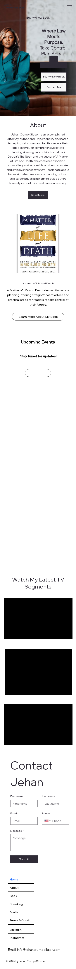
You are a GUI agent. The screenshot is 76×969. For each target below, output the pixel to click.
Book (13, 896)
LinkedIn (16, 929)
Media (14, 912)
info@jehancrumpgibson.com (38, 950)
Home (14, 879)
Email (14, 813)
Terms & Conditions (22, 920)
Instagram (17, 938)
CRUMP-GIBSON (14, 7)
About (14, 887)
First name (16, 796)
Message (17, 830)
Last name (48, 796)
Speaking (16, 904)
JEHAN (8, 4)
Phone (46, 813)
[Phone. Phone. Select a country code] (47, 820)
